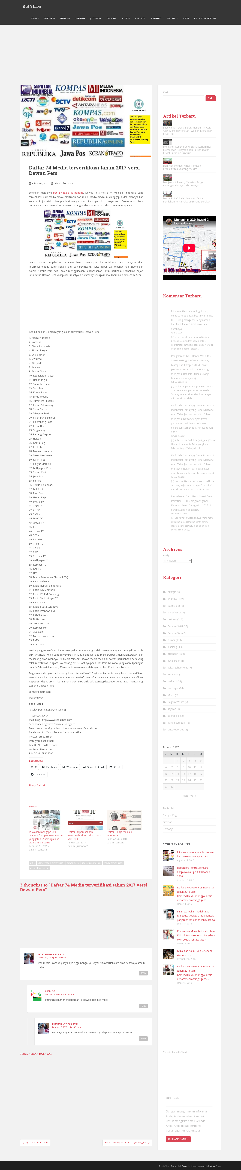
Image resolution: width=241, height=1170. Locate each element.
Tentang (65, 18)
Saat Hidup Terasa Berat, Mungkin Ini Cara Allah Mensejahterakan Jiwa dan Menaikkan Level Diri (187, 131)
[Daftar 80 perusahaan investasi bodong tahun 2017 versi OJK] (85, 820)
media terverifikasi (113, 862)
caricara (112, 18)
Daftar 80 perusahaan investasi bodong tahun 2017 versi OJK (84, 835)
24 (189, 780)
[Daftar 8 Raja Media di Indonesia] (124, 820)
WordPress (215, 1166)
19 (201, 773)
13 (166, 773)
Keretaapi (173, 674)
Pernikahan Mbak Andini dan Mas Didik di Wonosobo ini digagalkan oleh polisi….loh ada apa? (196, 935)
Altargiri (172, 591)
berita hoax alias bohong (68, 192)
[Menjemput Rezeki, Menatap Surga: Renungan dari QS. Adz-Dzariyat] (167, 177)
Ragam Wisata (176, 702)
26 (201, 780)
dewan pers (73, 862)
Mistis (186, 18)
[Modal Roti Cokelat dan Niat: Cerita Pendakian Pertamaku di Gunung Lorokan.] (167, 194)
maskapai (173, 688)
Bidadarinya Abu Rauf (51, 954)
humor (126, 18)
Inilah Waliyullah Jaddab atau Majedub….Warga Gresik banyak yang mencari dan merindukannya (196, 916)
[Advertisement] (120, 51)
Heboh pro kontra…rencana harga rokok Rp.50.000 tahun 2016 (193, 872)
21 (171, 780)
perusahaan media (39, 868)
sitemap (35, 18)
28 (171, 786)
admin (57, 183)
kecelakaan (174, 660)
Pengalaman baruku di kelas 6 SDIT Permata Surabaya (190, 324)
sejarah (172, 709)
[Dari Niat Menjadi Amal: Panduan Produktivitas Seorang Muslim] (167, 161)
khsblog (50, 991)
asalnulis (172, 18)
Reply (143, 973)
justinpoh (95, 18)
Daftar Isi (49, 18)
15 (177, 773)
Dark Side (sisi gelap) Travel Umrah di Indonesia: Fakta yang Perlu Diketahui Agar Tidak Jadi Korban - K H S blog (192, 410)
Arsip (166, 555)
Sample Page (170, 815)
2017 (32, 862)
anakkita (140, 18)
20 (166, 780)
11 (195, 767)
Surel (172, 1098)
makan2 (172, 681)
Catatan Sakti (175, 626)
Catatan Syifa (175, 633)
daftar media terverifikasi (51, 862)
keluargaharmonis (205, 18)
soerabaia (173, 715)
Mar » (193, 795)
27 (166, 786)
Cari (165, 92)
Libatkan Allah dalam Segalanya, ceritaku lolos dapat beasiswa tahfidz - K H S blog (193, 315)
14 (171, 773)
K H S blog (32, 6)
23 (183, 780)
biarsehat (155, 18)
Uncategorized (176, 729)
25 (195, 780)
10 (189, 767)
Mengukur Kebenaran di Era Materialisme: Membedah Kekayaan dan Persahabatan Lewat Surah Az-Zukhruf (187, 150)
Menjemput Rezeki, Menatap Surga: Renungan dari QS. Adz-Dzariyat (183, 184)
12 (201, 767)
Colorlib (186, 1166)
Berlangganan (178, 1139)
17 (189, 773)
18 (195, 773)
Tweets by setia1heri (175, 1052)
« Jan (185, 795)
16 (183, 773)
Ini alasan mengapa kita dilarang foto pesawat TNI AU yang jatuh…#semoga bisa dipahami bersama (46, 837)
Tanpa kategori (176, 722)
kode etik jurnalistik (91, 862)
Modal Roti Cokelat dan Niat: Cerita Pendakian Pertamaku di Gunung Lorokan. (187, 200)
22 (177, 780)
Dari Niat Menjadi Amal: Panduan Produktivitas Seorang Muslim (182, 167)
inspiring (80, 18)
